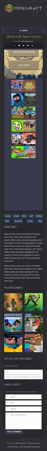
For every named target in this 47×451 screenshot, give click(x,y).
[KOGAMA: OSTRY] (17, 125)
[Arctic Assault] (30, 152)
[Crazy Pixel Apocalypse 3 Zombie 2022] (30, 99)
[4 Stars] (19, 41)
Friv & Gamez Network (30, 447)
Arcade (16, 216)
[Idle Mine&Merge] (30, 86)
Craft (31, 216)
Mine (7, 221)
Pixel (40, 221)
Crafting (39, 216)
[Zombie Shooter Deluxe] (17, 112)
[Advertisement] (25, 19)
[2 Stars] (16, 41)
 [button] (28, 45)
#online (8, 216)
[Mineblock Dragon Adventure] (30, 139)
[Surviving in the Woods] (30, 125)
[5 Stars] (21, 41)
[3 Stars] (17, 41)
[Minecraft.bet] (23, 9)
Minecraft (18, 221)
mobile (30, 221)
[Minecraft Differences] (17, 139)
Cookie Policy (13, 447)
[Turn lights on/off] (15, 45)
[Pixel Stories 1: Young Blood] (17, 86)
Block (24, 216)
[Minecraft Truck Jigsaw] (30, 112)
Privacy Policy (34, 443)
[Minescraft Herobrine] (17, 99)
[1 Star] (14, 41)
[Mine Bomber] (17, 152)
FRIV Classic (21, 443)
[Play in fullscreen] (23, 45)
